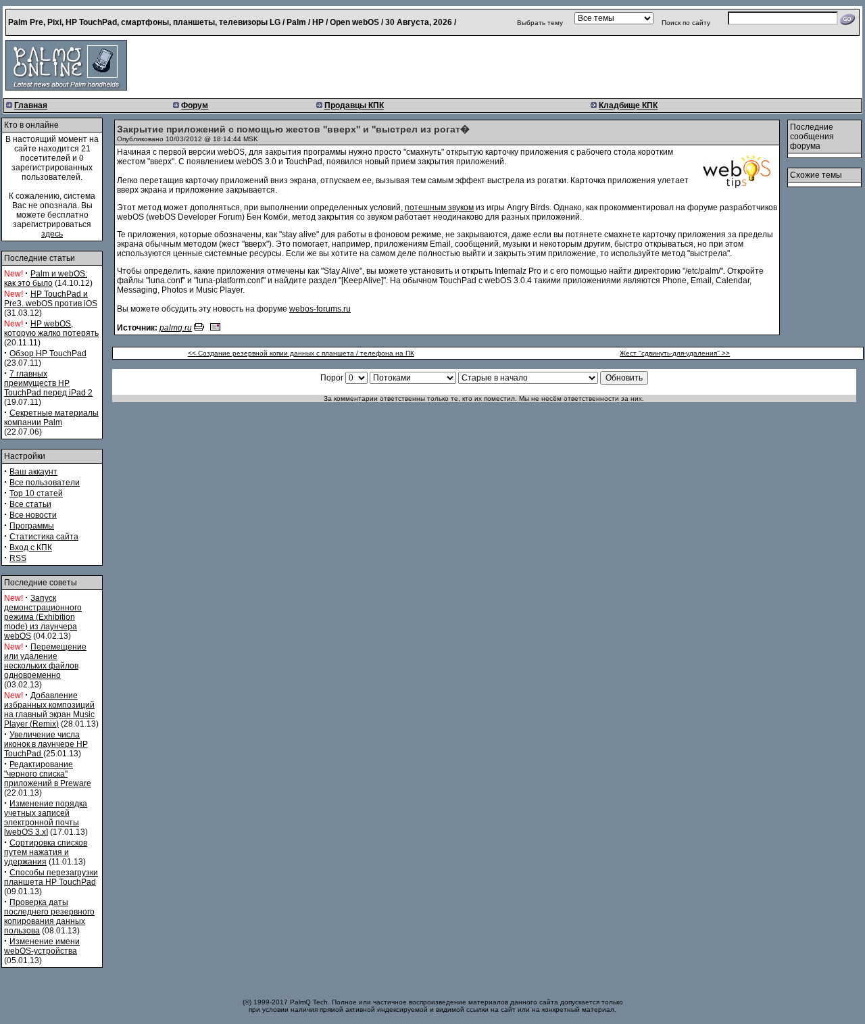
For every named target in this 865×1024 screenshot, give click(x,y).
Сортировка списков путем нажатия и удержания (45, 852)
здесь (52, 234)
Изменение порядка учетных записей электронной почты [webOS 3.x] (45, 818)
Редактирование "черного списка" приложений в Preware (47, 774)
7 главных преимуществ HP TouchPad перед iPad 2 (48, 383)
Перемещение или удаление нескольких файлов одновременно (45, 661)
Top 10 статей (36, 493)
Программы (31, 526)
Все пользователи (44, 482)
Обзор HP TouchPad (47, 353)
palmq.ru (175, 328)
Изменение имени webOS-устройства (42, 946)
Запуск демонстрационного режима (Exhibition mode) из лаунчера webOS (43, 617)
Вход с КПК (30, 547)
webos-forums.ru (320, 309)
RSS (17, 558)
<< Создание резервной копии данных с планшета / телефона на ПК (301, 353)
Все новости (33, 515)
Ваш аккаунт (33, 472)
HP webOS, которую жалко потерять (51, 328)
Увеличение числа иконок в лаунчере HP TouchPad (46, 744)
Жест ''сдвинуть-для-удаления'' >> (675, 353)
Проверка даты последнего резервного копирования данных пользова (49, 916)
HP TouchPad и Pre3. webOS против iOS (50, 298)
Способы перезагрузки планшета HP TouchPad (51, 877)
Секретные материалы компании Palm (51, 417)
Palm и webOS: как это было (45, 278)
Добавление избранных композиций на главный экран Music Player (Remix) (49, 710)
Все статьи (30, 504)
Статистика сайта (43, 536)
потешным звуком (439, 207)
